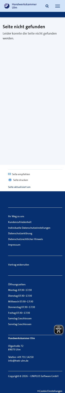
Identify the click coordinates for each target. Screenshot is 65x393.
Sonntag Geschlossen (19, 324)
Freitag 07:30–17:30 (19, 312)
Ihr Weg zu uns (16, 216)
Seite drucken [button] (20, 180)
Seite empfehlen (21, 174)
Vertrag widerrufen (18, 264)
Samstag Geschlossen (20, 318)
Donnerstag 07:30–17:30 (21, 307)
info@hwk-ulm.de (18, 360)
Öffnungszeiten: (17, 284)
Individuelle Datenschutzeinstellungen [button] (29, 227)
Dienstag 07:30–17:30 (20, 295)
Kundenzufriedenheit (19, 222)
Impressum (14, 244)
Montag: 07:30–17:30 (20, 290)
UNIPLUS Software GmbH (44, 376)
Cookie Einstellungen (50, 391)
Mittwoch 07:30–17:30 (20, 301)
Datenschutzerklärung (20, 233)
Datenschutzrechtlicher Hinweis (25, 239)
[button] (47, 6)
